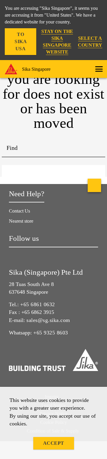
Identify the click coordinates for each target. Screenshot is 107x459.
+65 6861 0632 (37, 304)
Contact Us (19, 210)
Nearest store (21, 221)
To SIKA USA (21, 41)
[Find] (96, 148)
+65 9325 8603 (50, 333)
